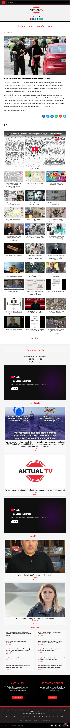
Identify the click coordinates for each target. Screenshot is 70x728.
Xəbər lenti (35, 628)
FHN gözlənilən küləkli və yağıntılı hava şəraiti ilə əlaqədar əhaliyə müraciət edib (51, 658)
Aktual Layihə (35, 403)
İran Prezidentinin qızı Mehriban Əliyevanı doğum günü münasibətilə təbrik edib (49, 666)
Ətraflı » (35, 451)
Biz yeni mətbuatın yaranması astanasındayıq (35, 618)
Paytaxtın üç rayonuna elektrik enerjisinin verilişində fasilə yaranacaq (17, 666)
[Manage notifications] (65, 724)
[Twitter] (35, 19)
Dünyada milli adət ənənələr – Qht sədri (35, 575)
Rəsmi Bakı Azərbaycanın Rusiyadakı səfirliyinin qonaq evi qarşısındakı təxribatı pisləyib (18, 633)
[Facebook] (33, 19)
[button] (3, 2)
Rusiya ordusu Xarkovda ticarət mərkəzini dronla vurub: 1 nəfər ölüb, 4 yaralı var (49, 641)
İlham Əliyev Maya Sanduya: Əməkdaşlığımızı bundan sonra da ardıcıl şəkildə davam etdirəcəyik (19, 650)
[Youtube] (31, 19)
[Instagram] (37, 19)
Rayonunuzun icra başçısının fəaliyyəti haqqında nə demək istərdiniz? (35, 490)
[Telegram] (42, 19)
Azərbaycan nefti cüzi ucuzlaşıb (15, 658)
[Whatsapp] (40, 19)
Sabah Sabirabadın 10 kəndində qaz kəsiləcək (16, 641)
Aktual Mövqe (35, 536)
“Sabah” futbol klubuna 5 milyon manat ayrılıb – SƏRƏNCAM (49, 632)
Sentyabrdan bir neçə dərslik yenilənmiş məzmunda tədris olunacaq (49, 649)
